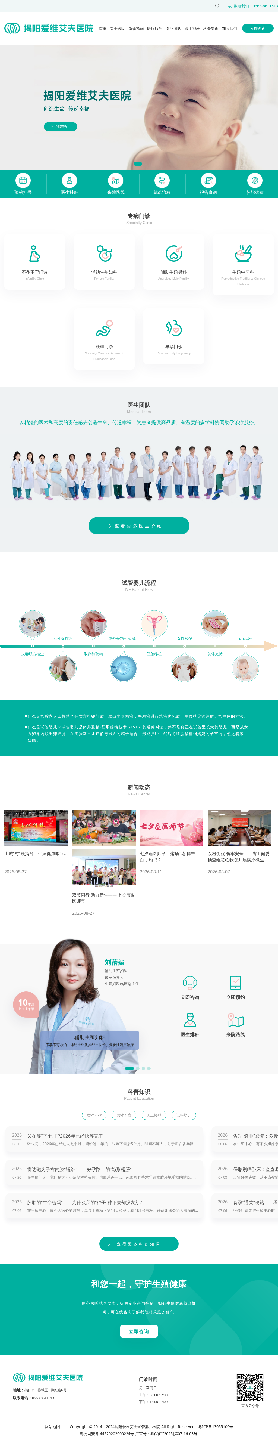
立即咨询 (258, 28)
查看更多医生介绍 (139, 526)
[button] (138, 164)
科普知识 (211, 28)
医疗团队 (173, 28)
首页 (102, 28)
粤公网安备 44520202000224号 (107, 1433)
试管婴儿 (183, 1115)
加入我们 (229, 28)
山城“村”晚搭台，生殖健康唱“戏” (35, 854)
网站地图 (53, 1426)
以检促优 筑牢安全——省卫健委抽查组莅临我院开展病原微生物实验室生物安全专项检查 (239, 860)
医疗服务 (154, 28)
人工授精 (154, 1115)
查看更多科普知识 (139, 1243)
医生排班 (192, 28)
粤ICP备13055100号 (215, 1426)
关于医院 (117, 28)
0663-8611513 (43, 1397)
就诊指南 (136, 28)
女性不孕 (94, 1115)
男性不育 (124, 1115)
